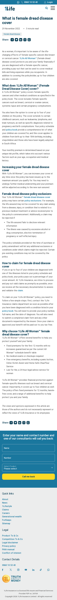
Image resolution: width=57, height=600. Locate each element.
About (5, 499)
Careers (6, 513)
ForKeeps (6, 520)
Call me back (28, 476)
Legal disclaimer (10, 542)
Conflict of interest (11, 553)
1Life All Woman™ (28, 58)
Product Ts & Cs (10, 535)
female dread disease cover (37, 197)
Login (50, 2)
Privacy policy (9, 546)
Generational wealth (12, 516)
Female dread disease (12, 34)
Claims (5, 509)
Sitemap (6, 523)
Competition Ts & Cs (12, 539)
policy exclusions (33, 200)
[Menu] (53, 8)
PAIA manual (8, 549)
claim (20, 290)
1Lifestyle (7, 506)
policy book (11, 129)
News (4, 503)
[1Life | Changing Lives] (9, 8)
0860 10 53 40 (31, 2)
